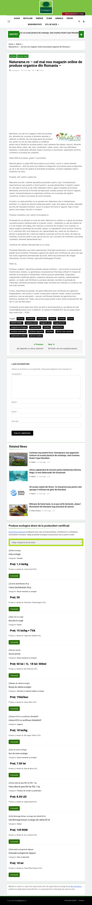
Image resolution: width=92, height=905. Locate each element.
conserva (30, 319)
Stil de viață (51, 24)
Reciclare (28, 18)
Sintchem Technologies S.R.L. (35, 602)
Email (14, 412)
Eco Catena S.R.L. (31, 835)
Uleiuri (19, 824)
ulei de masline (36, 336)
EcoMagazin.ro (20, 900)
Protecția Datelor (71, 900)
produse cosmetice (18, 331)
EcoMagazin (16, 70)
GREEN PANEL (16, 323)
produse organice (36, 331)
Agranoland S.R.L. (30, 802)
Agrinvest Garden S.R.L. (33, 636)
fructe (70, 319)
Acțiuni (13, 56)
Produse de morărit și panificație (29, 791)
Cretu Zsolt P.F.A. (30, 569)
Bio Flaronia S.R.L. (31, 669)
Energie (39, 18)
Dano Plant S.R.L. (30, 702)
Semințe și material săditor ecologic (30, 691)
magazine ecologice (19, 327)
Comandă (14, 576)
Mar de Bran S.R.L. (31, 769)
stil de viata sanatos (64, 331)
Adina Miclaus (36, 511)
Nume (15, 402)
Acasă (17, 18)
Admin (33, 462)
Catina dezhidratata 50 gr (20, 587)
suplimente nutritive (18, 336)
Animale (59, 18)
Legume (20, 724)
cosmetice (42, 319)
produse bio (58, 327)
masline (47, 327)
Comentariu (17, 374)
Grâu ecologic (15, 554)
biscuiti (20, 319)
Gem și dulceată (23, 857)
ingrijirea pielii (31, 323)
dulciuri (52, 319)
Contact (81, 900)
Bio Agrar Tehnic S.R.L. (32, 735)
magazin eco (45, 323)
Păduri (70, 18)
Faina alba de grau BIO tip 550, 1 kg (24, 786)
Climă (49, 18)
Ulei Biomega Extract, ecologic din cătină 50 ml (29, 820)
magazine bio (59, 323)
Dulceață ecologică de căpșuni (22, 853)
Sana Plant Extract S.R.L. (33, 868)
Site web (15, 421)
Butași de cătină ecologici (20, 687)
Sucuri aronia (14, 654)
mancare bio (35, 327)
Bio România (76, 886)
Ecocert (62, 319)
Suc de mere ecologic (18, 753)
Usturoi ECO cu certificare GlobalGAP (25, 720)
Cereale (20, 558)
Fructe (19, 625)
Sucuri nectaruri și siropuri (27, 591)
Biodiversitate (35, 24)
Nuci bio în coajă (16, 620)
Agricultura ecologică (17, 532)
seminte (50, 331)
